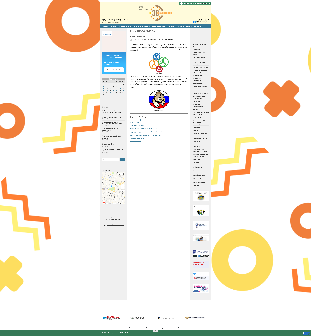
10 (103, 88)
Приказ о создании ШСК (137, 138)
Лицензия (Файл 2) (135, 122)
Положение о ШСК (135, 141)
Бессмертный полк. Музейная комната (199, 174)
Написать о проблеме (113, 69)
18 (107, 90)
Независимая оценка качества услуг (199, 97)
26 (110, 92)
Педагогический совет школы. (113, 106)
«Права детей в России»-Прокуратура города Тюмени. (111, 111)
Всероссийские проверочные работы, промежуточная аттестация (200, 139)
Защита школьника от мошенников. (110, 129)
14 (116, 88)
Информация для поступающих (163, 26)
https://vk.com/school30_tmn (111, 219)
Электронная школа (136, 328)
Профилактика (197, 75)
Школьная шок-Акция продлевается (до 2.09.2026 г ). (112, 122)
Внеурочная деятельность (197, 166)
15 (120, 88)
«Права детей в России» (200, 93)
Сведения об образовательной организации (133, 26)
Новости (113, 26)
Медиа (179, 328)
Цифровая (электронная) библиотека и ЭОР (201, 155)
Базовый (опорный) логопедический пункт (200, 63)
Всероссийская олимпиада (197, 145)
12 (110, 88)
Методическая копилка (200, 67)
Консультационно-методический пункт (199, 58)
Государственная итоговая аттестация (200, 150)
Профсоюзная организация (197, 79)
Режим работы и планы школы (200, 53)
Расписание (196, 49)
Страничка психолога (200, 86)
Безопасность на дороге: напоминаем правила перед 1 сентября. (111, 136)
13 (113, 88)
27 (113, 92)
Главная (105, 26)
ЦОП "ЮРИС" (124, 333)
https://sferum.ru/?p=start (115, 225)
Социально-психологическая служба (198, 128)
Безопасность (197, 90)
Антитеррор (197, 117)
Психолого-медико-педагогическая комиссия (199, 183)
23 (123, 90)
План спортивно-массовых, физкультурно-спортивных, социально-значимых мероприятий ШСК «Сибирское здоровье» (158, 131)
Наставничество (198, 83)
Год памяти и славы (168, 328)
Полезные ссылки (152, 328)
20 (113, 90)
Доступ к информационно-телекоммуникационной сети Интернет (201, 112)
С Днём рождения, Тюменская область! (112, 150)
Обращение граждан (183, 26)
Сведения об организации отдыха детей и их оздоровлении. (200, 104)
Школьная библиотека (200, 133)
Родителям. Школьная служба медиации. (200, 71)
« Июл (104, 97)
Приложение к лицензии (137, 125)
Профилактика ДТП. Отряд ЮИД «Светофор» (199, 122)
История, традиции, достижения (199, 45)
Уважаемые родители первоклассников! (110, 143)
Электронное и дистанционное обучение (198, 161)
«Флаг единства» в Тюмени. (112, 117)
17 (103, 90)
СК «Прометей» (198, 171)
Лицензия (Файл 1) (135, 120)
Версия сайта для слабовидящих (197, 3)
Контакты (197, 26)
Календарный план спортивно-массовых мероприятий (145, 135)
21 (116, 90)
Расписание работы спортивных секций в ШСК (143, 128)
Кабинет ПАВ (197, 179)
